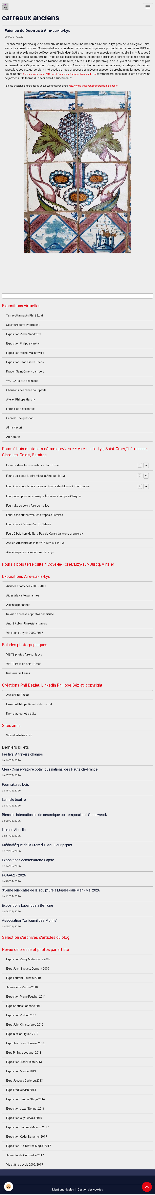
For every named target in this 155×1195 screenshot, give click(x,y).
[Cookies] (8, 1186)
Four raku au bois (15, 785)
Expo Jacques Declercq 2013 (24, 1080)
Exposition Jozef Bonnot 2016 (25, 1108)
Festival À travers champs (22, 754)
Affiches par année (18, 604)
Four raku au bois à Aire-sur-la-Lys (27, 505)
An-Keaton (13, 436)
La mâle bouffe (14, 800)
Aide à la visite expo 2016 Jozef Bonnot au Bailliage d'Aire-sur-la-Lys (59, 74)
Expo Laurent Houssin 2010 (23, 978)
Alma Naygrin (14, 427)
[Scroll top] (147, 1187)
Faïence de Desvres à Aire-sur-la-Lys (37, 30)
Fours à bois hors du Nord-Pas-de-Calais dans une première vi (45, 533)
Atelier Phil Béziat (17, 695)
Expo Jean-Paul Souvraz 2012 (25, 1043)
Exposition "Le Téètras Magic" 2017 (28, 1146)
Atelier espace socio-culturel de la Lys (30, 552)
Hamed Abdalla (14, 830)
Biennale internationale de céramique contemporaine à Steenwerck (54, 815)
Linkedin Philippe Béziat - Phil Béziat (29, 704)
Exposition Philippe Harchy (23, 343)
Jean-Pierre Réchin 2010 (22, 987)
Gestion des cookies (90, 1189)
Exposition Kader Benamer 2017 (26, 1136)
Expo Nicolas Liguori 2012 (22, 1034)
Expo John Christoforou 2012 (24, 1024)
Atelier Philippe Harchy (20, 399)
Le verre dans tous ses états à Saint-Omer (33, 465)
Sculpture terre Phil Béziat (23, 324)
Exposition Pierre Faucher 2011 (26, 996)
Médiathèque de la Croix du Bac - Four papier (37, 845)
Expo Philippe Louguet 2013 (23, 1052)
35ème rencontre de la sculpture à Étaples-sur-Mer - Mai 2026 (51, 890)
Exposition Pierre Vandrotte (23, 334)
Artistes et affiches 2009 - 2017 (26, 586)
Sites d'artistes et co (19, 735)
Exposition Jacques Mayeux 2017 (27, 1127)
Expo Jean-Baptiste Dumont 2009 (27, 968)
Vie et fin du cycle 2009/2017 (24, 632)
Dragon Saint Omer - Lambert (25, 371)
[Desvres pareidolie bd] (77, 171)
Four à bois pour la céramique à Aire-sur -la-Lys (36, 475)
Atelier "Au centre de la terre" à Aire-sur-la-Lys (35, 543)
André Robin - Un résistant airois (26, 623)
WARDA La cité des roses (22, 380)
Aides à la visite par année (22, 595)
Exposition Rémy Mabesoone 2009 (28, 959)
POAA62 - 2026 (14, 875)
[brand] (6, 6)
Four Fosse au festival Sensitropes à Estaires (34, 515)
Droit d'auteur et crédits (21, 713)
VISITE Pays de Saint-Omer (23, 663)
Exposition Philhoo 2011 (21, 1015)
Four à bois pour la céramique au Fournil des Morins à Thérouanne (48, 486)
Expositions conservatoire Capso (28, 860)
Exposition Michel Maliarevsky (25, 352)
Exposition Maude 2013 (21, 1071)
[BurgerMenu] (148, 6)
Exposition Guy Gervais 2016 (24, 1118)
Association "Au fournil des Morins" (30, 920)
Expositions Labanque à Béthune (27, 905)
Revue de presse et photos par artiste (30, 614)
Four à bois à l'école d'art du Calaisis (28, 524)
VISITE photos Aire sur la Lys (24, 654)
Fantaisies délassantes (20, 408)
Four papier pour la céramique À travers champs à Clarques (44, 496)
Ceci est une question (20, 418)
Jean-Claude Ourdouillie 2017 (25, 1155)
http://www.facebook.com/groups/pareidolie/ (93, 85)
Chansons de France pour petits (26, 390)
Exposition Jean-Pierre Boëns (25, 362)
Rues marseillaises (18, 673)
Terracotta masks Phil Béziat (24, 315)
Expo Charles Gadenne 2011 (24, 1006)
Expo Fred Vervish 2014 (21, 1090)
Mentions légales (63, 1189)
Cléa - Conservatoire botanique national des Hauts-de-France (50, 769)
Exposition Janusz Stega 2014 (25, 1099)
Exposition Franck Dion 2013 (24, 1062)
